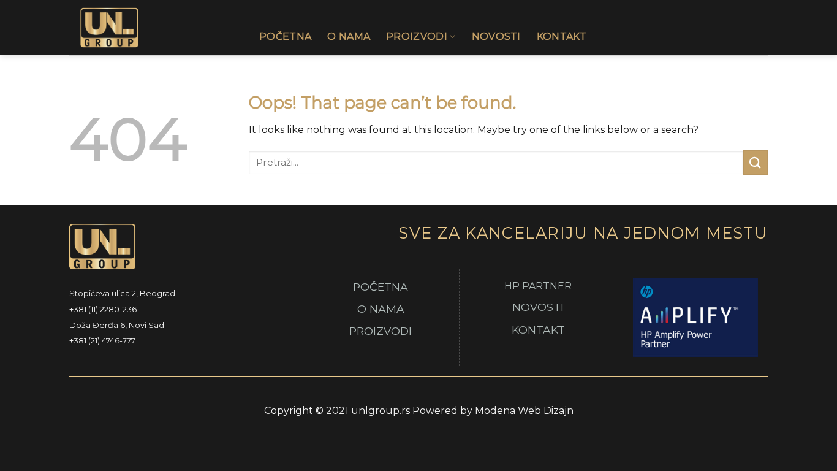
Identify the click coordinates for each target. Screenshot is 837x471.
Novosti (496, 36)
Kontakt (561, 36)
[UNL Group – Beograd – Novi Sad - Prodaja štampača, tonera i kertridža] (155, 27)
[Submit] (755, 162)
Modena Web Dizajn (524, 410)
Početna (285, 36)
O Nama (348, 36)
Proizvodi (416, 36)
